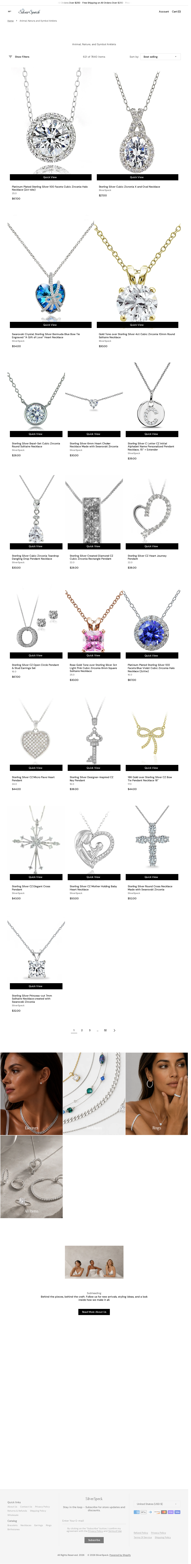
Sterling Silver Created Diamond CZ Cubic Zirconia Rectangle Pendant (91, 557)
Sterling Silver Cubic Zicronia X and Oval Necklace (129, 186)
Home (10, 21)
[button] (11, 12)
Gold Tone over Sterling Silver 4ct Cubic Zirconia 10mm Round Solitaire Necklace (137, 336)
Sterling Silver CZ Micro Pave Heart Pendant (33, 779)
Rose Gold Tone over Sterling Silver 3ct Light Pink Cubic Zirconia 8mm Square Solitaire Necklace (93, 668)
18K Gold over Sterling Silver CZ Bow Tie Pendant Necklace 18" (150, 779)
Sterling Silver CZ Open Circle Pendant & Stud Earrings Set (35, 666)
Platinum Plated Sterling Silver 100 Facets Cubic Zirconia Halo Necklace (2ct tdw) (50, 188)
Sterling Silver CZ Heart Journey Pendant (147, 557)
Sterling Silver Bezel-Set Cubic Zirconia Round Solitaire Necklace (36, 445)
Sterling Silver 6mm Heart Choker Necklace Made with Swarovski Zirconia (94, 445)
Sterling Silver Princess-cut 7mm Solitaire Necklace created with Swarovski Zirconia (32, 998)
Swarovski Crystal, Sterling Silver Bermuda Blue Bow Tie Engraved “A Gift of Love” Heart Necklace (46, 336)
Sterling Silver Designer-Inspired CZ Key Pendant (91, 779)
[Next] (115, 1030)
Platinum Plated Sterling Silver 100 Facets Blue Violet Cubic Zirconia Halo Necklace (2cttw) (151, 668)
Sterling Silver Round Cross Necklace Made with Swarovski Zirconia (150, 888)
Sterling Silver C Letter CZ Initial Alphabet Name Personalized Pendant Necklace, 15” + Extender (151, 446)
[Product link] (50, 133)
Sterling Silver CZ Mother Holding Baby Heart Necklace (93, 888)
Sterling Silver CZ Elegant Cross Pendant (31, 888)
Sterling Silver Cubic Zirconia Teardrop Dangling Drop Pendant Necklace (35, 557)
